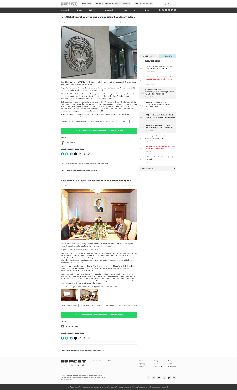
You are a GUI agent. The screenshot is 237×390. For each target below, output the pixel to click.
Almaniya (123, 121)
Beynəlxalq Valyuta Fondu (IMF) (103, 121)
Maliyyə (64, 22)
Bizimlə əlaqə (112, 361)
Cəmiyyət (157, 361)
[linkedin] (172, 10)
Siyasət (141, 361)
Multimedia (172, 367)
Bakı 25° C (168, 56)
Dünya (170, 361)
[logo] (69, 4)
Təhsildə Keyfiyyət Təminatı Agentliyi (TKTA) (98, 305)
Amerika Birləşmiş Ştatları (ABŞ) (74, 121)
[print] (84, 153)
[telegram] (166, 10)
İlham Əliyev (86, 4)
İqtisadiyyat (143, 364)
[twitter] (169, 10)
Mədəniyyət (158, 367)
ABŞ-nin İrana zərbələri (143, 4)
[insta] (163, 10)
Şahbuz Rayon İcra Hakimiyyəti (130, 305)
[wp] (66, 153)
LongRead (142, 367)
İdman (156, 364)
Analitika (171, 364)
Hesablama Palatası (69, 305)
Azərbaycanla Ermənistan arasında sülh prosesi (113, 4)
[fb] (159, 10)
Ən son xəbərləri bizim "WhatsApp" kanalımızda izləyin (101, 130)
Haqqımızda (97, 361)
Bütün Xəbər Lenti (146, 168)
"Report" (64, 250)
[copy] (88, 153)
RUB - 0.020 (149, 56)
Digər (147, 10)
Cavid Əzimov (70, 142)
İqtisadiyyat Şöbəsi (72, 326)
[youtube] (175, 10)
